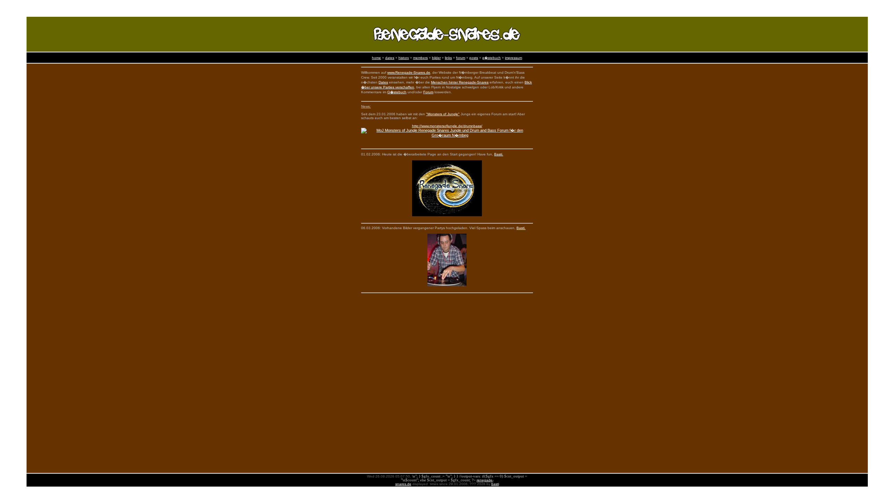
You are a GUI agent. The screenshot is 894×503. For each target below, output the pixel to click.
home (376, 58)
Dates (383, 82)
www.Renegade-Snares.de (408, 72)
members (420, 58)
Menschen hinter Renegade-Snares (460, 82)
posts (473, 58)
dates (389, 58)
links (448, 58)
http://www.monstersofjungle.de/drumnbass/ (447, 126)
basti (495, 484)
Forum (428, 92)
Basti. (498, 154)
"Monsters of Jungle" (443, 114)
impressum (513, 58)
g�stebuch (491, 58)
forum (460, 58)
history (403, 58)
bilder (436, 58)
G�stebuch (396, 92)
